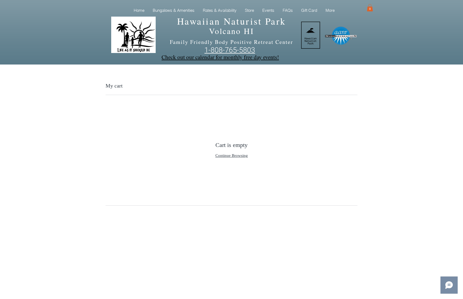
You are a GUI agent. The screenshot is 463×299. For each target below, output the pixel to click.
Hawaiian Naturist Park (231, 21)
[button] (370, 7)
